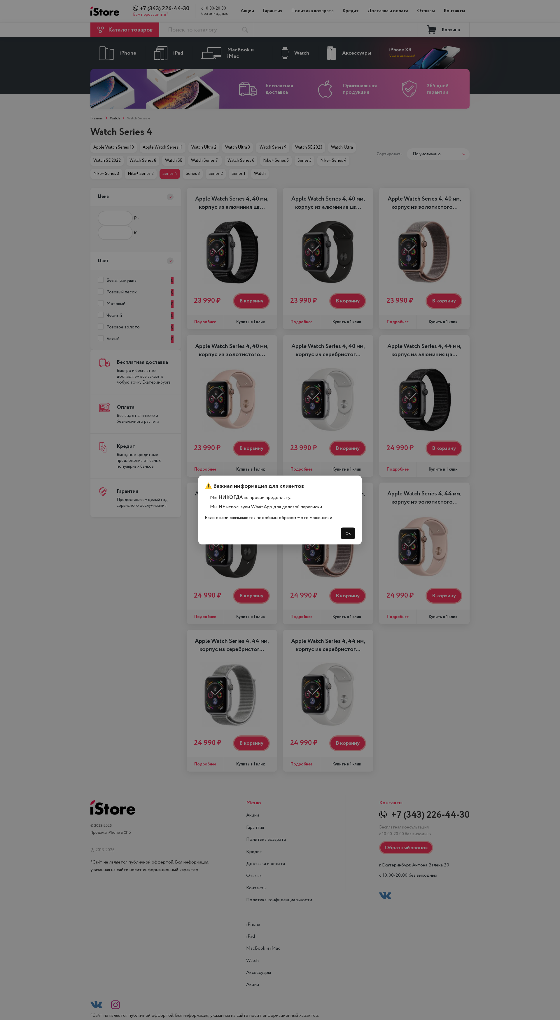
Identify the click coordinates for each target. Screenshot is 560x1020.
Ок (348, 533)
